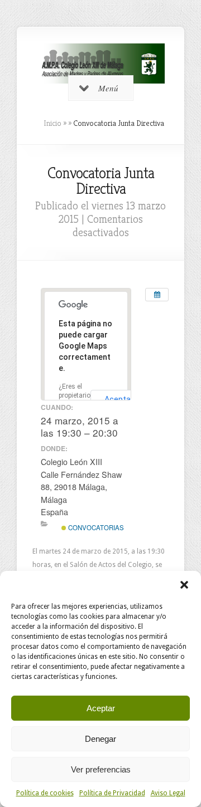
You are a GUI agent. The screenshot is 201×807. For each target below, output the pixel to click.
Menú (108, 88)
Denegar (100, 739)
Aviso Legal (168, 793)
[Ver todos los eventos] (157, 294)
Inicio (52, 123)
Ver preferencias (101, 769)
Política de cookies (45, 793)
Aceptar (101, 708)
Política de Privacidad (112, 793)
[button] (184, 584)
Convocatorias (95, 527)
